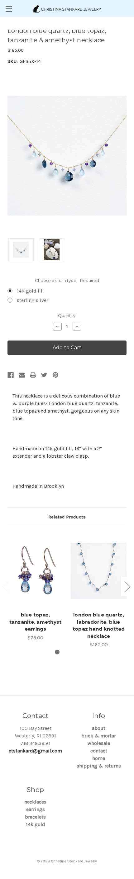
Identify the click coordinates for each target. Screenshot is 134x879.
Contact (98, 751)
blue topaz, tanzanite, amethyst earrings (35, 622)
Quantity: (67, 315)
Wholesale (99, 743)
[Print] (33, 375)
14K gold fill (30, 291)
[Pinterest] (55, 375)
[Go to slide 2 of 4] (127, 586)
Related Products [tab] (67, 517)
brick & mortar (98, 736)
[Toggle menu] (8, 8)
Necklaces (35, 802)
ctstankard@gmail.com (35, 751)
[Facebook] (10, 375)
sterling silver (32, 300)
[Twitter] (44, 375)
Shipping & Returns (99, 766)
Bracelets (35, 817)
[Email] (22, 375)
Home (98, 758)
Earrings (35, 809)
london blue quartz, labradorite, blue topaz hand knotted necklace (99, 625)
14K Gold (35, 824)
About (98, 728)
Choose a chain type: (67, 280)
